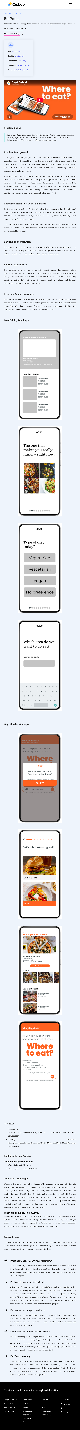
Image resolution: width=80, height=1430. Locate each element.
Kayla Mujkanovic (22, 70)
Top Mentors (27, 1422)
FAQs (43, 1407)
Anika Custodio (23, 65)
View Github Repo (12, 33)
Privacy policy (46, 1414)
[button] (70, 4)
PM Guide (26, 1407)
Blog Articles (27, 1414)
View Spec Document (13, 28)
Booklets (26, 1404)
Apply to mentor (9, 1411)
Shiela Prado (19, 56)
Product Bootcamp (10, 1407)
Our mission (46, 1404)
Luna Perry (22, 61)
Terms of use (46, 1411)
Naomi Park (16, 51)
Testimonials (27, 1418)
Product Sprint (9, 1404)
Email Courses (27, 1411)
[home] (16, 4)
